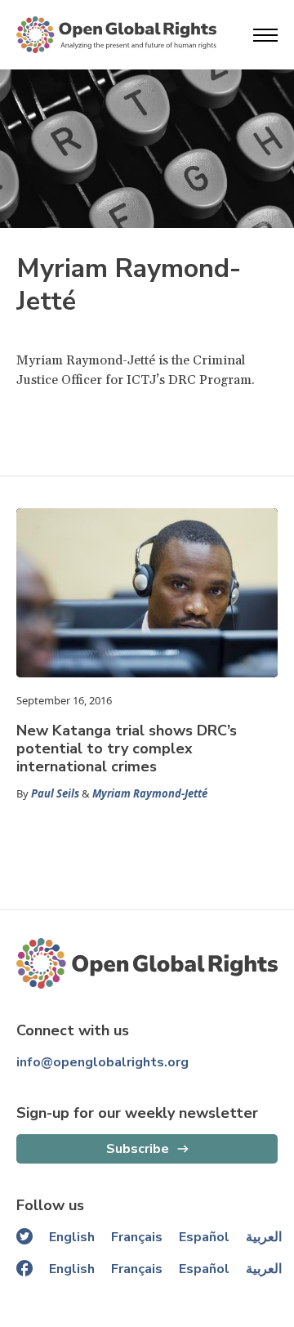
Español (204, 1237)
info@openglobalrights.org (102, 1062)
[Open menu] (265, 35)
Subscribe (137, 1149)
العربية (264, 1237)
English (72, 1237)
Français (137, 1237)
